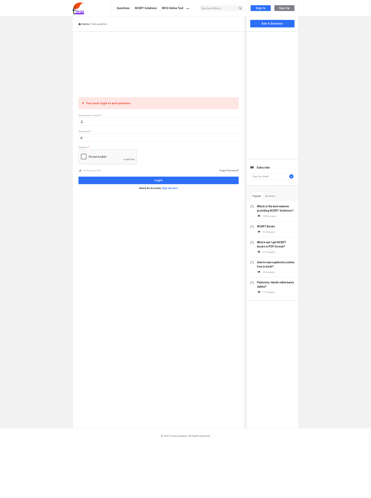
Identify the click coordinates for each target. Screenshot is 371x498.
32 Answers (269, 232)
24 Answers (269, 272)
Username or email (90, 115)
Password (84, 131)
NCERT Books (266, 226)
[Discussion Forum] (91, 8)
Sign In (261, 8)
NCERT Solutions (146, 8)
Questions (123, 8)
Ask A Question (272, 23)
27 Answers (269, 252)
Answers (270, 196)
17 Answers (269, 292)
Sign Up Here (170, 188)
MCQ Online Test (172, 8)
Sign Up (284, 8)
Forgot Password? (229, 170)
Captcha (84, 147)
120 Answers (270, 216)
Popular (257, 196)
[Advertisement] (158, 64)
